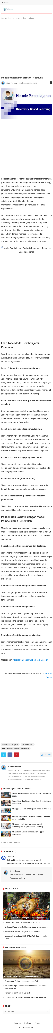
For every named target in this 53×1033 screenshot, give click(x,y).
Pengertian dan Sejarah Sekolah (17, 993)
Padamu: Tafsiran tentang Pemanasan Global (22, 977)
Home (17, 18)
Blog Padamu (29, 1027)
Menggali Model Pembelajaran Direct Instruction (31, 809)
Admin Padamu (11, 83)
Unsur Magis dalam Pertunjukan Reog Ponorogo (24, 918)
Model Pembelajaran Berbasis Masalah (30, 660)
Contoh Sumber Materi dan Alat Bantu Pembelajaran (26, 997)
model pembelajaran (10, 744)
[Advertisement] (26, 48)
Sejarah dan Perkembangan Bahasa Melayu (22, 931)
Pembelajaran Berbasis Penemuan (15, 748)
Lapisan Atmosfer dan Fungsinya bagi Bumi (22, 922)
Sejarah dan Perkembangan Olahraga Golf (21, 981)
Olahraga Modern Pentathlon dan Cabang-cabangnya (26, 927)
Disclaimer (28, 1023)
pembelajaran (27, 744)
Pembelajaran (28, 18)
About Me (17, 1023)
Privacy (37, 1023)
